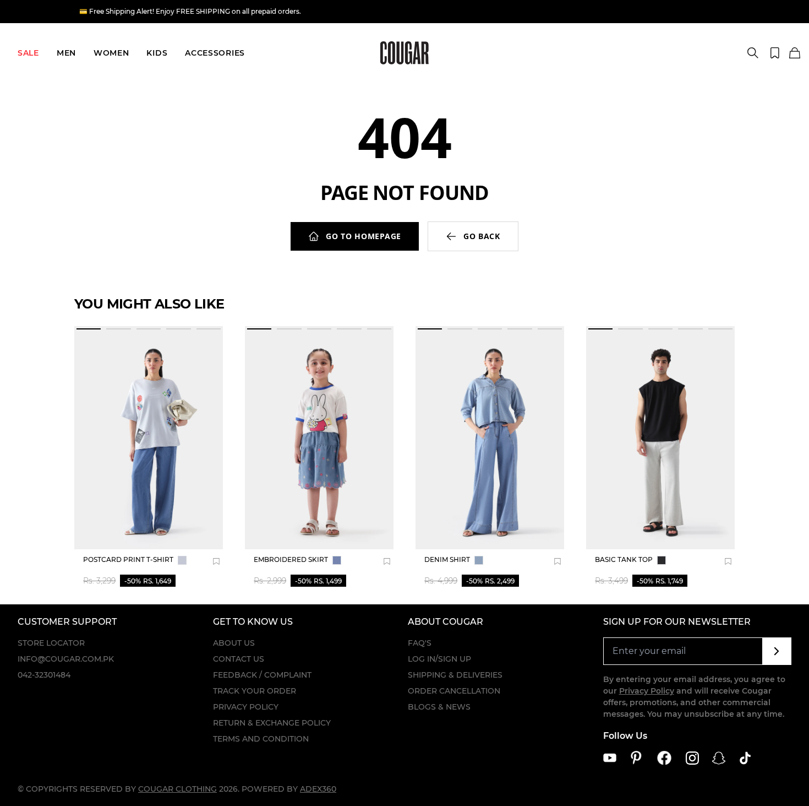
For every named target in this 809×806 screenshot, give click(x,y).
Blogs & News (439, 707)
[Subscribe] (776, 651)
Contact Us (238, 659)
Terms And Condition (261, 739)
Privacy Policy (245, 707)
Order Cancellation (454, 691)
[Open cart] (794, 53)
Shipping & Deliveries (455, 675)
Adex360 (318, 789)
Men (66, 53)
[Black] (661, 560)
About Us (234, 643)
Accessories (215, 53)
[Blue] (182, 560)
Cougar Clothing (177, 789)
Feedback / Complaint (262, 675)
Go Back (481, 236)
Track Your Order (254, 691)
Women (111, 53)
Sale (28, 53)
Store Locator (51, 643)
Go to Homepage (363, 236)
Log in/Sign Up (439, 659)
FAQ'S (419, 643)
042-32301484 (44, 675)
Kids (156, 53)
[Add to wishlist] (216, 561)
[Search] (753, 53)
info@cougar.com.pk (66, 659)
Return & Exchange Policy (272, 723)
